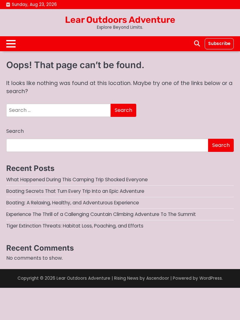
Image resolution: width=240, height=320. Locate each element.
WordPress (210, 278)
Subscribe (219, 44)
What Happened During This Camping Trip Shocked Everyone (77, 179)
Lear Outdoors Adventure (120, 19)
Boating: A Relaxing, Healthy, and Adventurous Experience (72, 202)
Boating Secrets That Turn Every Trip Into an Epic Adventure (75, 191)
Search (15, 131)
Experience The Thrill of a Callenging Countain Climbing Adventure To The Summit (101, 214)
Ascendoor (157, 278)
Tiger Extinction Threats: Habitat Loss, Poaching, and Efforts (74, 225)
